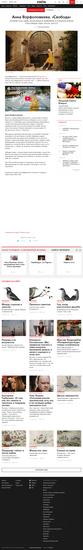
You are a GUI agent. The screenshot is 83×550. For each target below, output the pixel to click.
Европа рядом (46, 514)
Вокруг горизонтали (48, 485)
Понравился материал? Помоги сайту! (17, 232)
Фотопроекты (5, 482)
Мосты (45, 490)
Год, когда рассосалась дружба (68, 305)
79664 (15, 462)
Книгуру (45, 538)
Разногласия (46, 526)
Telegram (34, 482)
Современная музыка (36, 10)
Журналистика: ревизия (8, 337)
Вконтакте (34, 480)
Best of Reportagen (48, 512)
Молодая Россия (47, 487)
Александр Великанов (43, 27)
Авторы (17, 482)
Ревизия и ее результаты (9, 341)
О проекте (4, 2)
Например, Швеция (48, 507)
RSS (32, 487)
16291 (41, 272)
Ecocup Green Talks (48, 497)
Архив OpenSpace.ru (7, 485)
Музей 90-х (46, 533)
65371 (70, 460)
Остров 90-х (46, 531)
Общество (39, 6)
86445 (15, 425)
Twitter (33, 485)
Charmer (51, 547)
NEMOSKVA (46, 509)
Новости (4, 480)
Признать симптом (39, 304)
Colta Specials (51, 6)
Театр (28, 6)
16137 (69, 272)
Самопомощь (46, 499)
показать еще (41, 470)
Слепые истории (66, 450)
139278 (71, 403)
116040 (43, 419)
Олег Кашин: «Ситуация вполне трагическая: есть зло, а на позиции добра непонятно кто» (41, 401)
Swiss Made (46, 524)
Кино (3, 6)
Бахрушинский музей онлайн (50, 541)
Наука (45, 6)
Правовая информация (35, 547)
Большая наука (47, 521)
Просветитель (46, 502)
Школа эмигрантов (67, 396)
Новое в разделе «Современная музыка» (24, 250)
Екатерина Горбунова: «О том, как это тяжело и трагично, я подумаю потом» (13, 401)
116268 (43, 312)
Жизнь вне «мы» (38, 450)
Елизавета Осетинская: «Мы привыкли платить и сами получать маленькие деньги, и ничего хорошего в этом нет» (40, 347)
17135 (14, 272)
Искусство (9, 6)
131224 (70, 314)
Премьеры (50, 10)
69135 (43, 458)
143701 (15, 314)
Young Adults (41, 76)
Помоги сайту (13, 2)
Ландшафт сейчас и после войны (13, 451)
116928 (70, 356)
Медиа (33, 6)
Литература (23, 6)
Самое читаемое (60, 250)
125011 (42, 370)
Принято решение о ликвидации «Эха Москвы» (69, 153)
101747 (15, 350)
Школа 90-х (46, 536)
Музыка (15, 6)
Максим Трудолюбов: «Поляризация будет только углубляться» (69, 342)
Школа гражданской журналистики (52, 529)
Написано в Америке (48, 519)
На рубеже (46, 504)
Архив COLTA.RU (6, 487)
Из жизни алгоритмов (48, 495)
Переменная (46, 516)
